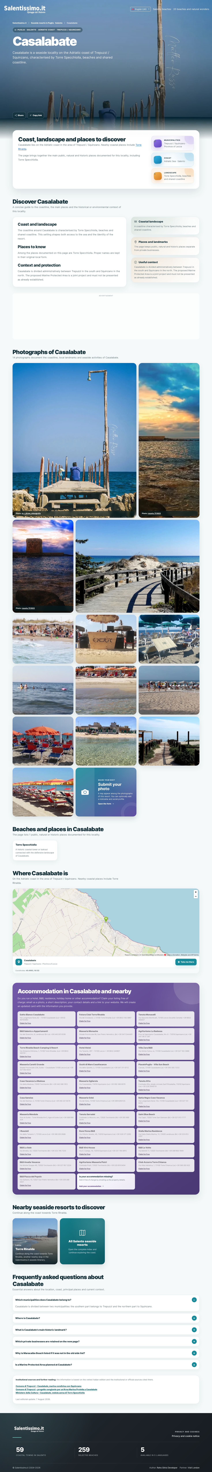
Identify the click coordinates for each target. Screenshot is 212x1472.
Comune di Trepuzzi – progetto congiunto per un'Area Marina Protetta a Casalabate (56, 1389)
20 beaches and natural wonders (191, 9)
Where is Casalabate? (27, 1318)
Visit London (193, 1467)
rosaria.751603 (154, 513)
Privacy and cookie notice (185, 1436)
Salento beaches (162, 9)
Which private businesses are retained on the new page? (47, 1341)
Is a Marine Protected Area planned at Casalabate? (43, 1364)
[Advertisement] (106, 88)
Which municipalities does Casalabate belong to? (43, 1299)
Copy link (37, 115)
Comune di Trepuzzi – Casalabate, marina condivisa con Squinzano (48, 1386)
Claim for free (25, 1023)
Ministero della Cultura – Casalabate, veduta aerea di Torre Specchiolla (50, 1393)
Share (21, 115)
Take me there (187, 962)
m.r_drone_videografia (31, 513)
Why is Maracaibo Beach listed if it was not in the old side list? (50, 1353)
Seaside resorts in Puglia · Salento (46, 23)
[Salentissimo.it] (25, 9)
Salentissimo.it (20, 23)
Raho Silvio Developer (167, 1467)
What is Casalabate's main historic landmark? (41, 1329)
